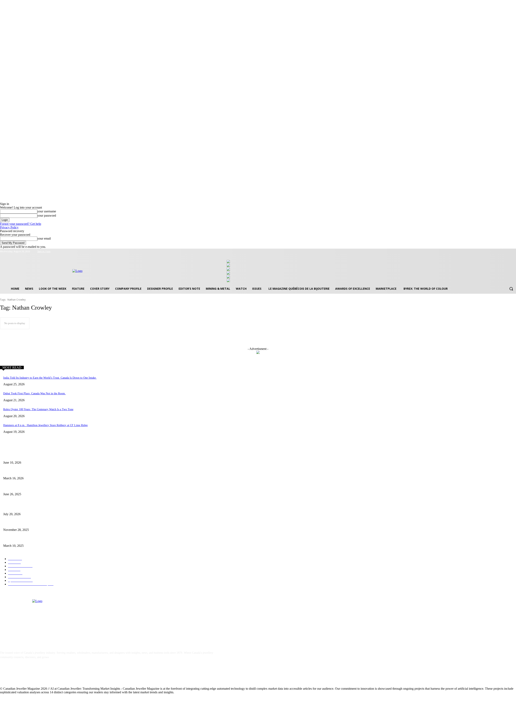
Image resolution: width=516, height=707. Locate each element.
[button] (511, 289)
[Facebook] (497, 251)
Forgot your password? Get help (20, 223)
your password (46, 215)
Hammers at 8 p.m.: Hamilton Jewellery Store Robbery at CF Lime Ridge (45, 425)
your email (44, 238)
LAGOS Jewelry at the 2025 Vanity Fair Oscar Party (33, 539)
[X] (508, 251)
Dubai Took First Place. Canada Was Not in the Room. (34, 393)
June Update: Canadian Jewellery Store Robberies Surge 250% (39, 487)
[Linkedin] (25, 676)
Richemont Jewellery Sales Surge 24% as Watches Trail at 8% (38, 507)
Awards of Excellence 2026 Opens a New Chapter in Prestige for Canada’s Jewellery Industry (56, 471)
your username (46, 211)
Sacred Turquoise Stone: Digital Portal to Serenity (32, 523)
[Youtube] (513, 251)
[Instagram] (502, 251)
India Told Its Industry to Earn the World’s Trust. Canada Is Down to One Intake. (50, 377)
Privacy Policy (9, 227)
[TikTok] (35, 676)
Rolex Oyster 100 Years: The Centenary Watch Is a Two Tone (38, 409)
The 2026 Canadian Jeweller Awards (24, 455)
